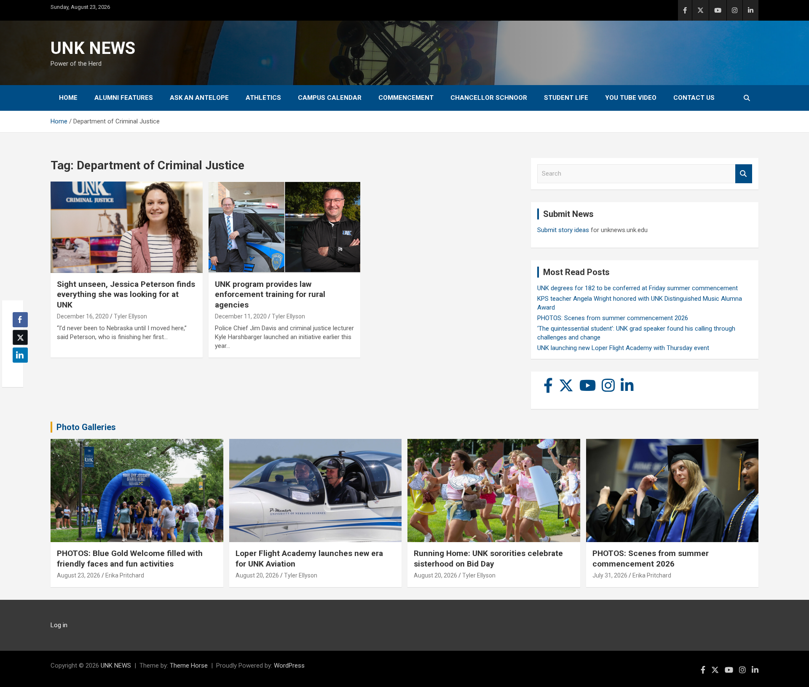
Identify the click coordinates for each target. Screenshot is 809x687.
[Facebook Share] (20, 319)
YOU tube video (630, 98)
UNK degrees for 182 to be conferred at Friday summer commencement (637, 288)
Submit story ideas (563, 230)
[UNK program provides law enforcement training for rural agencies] (284, 227)
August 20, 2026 (257, 575)
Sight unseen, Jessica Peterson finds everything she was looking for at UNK (126, 294)
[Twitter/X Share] (20, 337)
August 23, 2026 (78, 575)
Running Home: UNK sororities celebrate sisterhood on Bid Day (488, 558)
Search (743, 173)
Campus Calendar (330, 98)
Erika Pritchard (124, 575)
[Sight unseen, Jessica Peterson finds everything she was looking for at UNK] (126, 227)
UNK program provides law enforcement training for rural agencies (270, 294)
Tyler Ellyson (130, 316)
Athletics (263, 98)
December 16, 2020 (83, 316)
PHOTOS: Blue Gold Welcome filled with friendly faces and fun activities (130, 558)
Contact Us (694, 98)
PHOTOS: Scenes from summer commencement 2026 (612, 318)
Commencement (406, 98)
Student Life (566, 98)
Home (68, 98)
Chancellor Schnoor (488, 98)
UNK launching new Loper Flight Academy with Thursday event (623, 348)
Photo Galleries (86, 427)
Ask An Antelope (199, 98)
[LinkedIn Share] (20, 355)
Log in (59, 625)
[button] (18, 371)
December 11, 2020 (241, 316)
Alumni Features (123, 98)
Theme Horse (189, 665)
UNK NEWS (93, 48)
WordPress (289, 665)
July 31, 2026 (609, 575)
